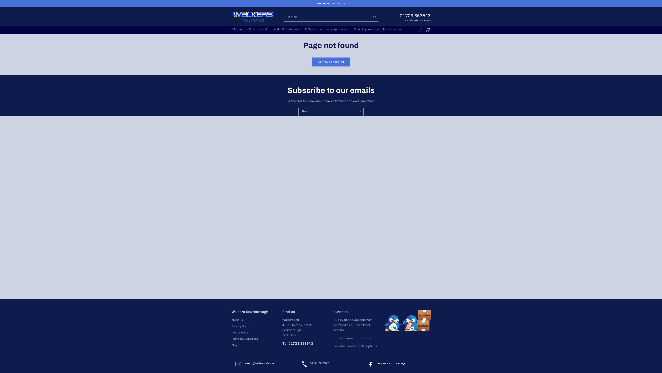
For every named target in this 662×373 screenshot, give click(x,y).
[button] (250, 29)
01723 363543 (319, 363)
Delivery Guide (240, 326)
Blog (234, 345)
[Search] (375, 17)
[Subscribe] (359, 112)
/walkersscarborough (392, 363)
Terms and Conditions (245, 339)
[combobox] (331, 17)
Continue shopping (331, 61)
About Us (237, 320)
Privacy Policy (240, 332)
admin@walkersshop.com (417, 20)
